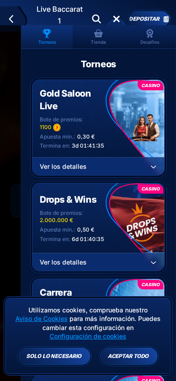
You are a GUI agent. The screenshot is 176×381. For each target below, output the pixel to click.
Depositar (144, 19)
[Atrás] (15, 19)
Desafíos (149, 42)
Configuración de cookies (88, 336)
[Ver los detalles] (153, 166)
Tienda (98, 42)
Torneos (47, 42)
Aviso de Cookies (41, 318)
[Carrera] (116, 19)
